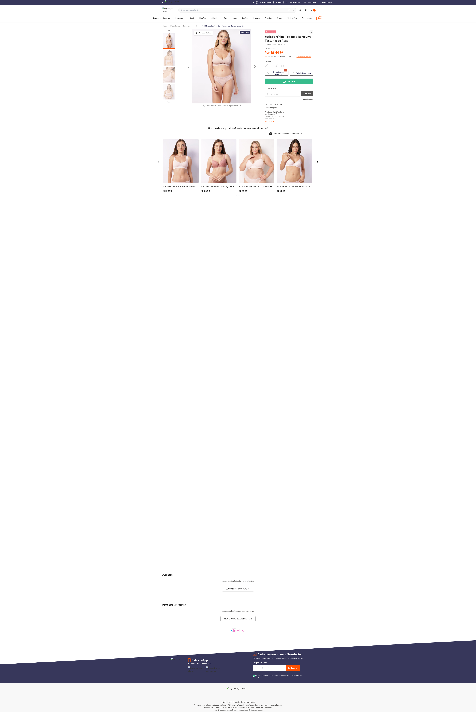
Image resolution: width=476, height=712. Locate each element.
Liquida (320, 18)
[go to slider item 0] (169, 41)
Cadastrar (293, 668)
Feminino (186, 26)
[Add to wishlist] (311, 32)
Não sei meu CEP (308, 99)
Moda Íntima (175, 26)
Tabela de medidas (303, 73)
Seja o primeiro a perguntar (238, 619)
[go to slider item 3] (169, 91)
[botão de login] (306, 10)
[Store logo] (169, 10)
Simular (307, 93)
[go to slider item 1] (169, 58)
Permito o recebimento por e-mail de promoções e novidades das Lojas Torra (278, 676)
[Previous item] (162, 2)
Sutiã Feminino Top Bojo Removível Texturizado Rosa (224, 26)
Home (165, 26)
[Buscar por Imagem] (289, 10)
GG (282, 66)
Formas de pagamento (304, 57)
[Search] (293, 10)
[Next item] (253, 2)
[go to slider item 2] (169, 75)
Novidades (156, 18)
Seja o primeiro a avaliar (238, 589)
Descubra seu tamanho (278, 73)
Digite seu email (260, 663)
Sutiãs (195, 26)
